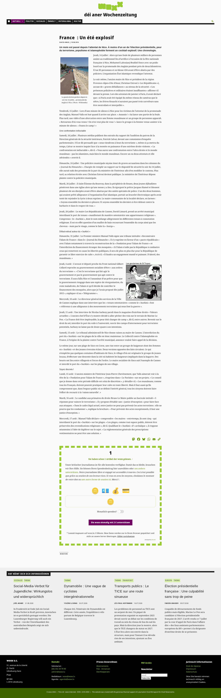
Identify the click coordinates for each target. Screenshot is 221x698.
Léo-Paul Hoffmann (123, 603)
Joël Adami (18, 603)
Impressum (191, 669)
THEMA (27, 580)
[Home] (9, 21)
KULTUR (77, 21)
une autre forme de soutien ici (96, 479)
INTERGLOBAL (64, 21)
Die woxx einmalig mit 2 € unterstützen (110, 522)
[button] (212, 21)
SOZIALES (40, 21)
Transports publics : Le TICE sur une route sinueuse (131, 591)
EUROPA (168, 580)
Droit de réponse (193, 666)
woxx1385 (64, 554)
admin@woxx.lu (58, 672)
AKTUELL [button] (17, 21)
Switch (119, 511)
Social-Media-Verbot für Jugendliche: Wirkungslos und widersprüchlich (33, 591)
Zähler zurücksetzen (126, 536)
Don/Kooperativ (103, 672)
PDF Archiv (146, 662)
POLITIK (30, 21)
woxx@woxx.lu (69, 676)
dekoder (154, 539)
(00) (59, 669)
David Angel (64, 42)
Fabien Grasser (171, 603)
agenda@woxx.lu (67, 679)
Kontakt (55, 661)
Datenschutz (191, 672)
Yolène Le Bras (70, 603)
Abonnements (102, 666)
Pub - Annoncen (103, 669)
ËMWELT (52, 21)
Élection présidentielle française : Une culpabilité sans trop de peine (184, 591)
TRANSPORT (128, 580)
